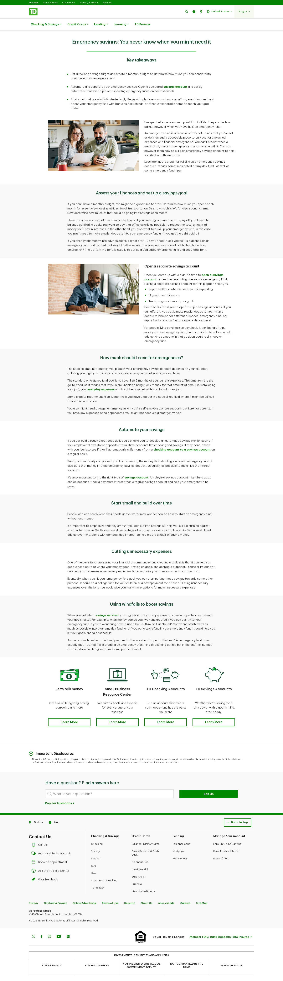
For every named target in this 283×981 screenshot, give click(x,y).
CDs (93, 866)
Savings (95, 851)
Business (137, 884)
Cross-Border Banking (104, 880)
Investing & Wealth (89, 3)
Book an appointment (52, 862)
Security (129, 903)
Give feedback (48, 879)
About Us (107, 3)
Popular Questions (59, 803)
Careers (185, 903)
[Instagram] (49, 937)
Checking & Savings (45, 24)
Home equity (180, 858)
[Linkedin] (68, 937)
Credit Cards (76, 24)
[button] (186, 11)
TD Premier (142, 24)
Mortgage (178, 851)
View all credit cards (143, 891)
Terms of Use (110, 903)
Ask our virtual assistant (54, 853)
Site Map (202, 903)
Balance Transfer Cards (145, 844)
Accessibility (166, 903)
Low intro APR (140, 869)
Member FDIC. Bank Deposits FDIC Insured (219, 937)
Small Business (50, 3)
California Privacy (55, 903)
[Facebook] (41, 937)
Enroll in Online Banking (227, 844)
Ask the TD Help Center (53, 870)
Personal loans (181, 844)
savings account (175, 86)
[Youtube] (59, 937)
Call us (42, 844)
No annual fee (140, 862)
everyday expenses (101, 389)
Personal (33, 3)
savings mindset (107, 615)
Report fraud (220, 858)
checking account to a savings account (182, 449)
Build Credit (138, 876)
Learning (120, 24)
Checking (97, 844)
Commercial (68, 3)
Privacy (33, 903)
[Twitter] (33, 937)
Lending (99, 24)
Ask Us (208, 794)
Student (95, 858)
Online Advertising (84, 903)
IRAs (93, 873)
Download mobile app (226, 851)
